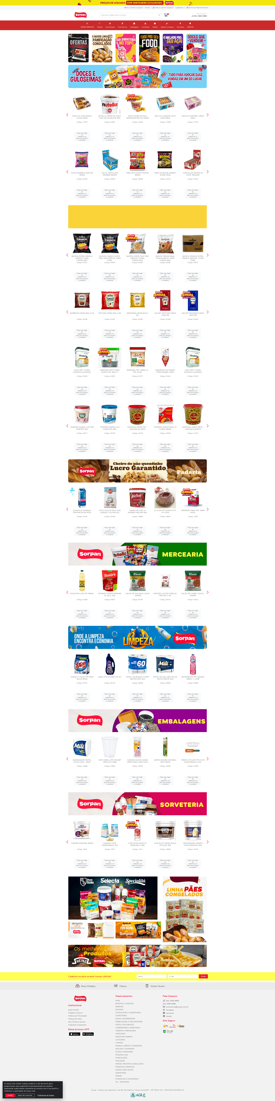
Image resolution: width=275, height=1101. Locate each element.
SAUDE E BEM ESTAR (124, 1070)
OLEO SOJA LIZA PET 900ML (82, 593)
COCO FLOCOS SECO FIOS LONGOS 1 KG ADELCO (110, 511)
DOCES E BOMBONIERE (125, 1019)
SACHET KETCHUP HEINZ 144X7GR (165, 314)
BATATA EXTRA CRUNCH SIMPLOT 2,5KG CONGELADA (82, 258)
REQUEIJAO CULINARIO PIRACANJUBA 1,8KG (165, 371)
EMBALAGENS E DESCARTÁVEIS (129, 1022)
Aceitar (10, 1095)
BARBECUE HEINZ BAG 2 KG (82, 313)
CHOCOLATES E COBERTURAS (128, 1013)
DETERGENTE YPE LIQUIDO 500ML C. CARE (193, 678)
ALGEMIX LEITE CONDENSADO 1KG (110, 844)
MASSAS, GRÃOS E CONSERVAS (128, 1046)
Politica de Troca (75, 1019)
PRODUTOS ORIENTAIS (124, 1067)
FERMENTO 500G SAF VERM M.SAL (193, 511)
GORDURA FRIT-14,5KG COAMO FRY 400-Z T (110, 371)
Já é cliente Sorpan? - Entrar (138, 7)
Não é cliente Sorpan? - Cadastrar (169, 7)
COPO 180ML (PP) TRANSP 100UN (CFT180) (110, 761)
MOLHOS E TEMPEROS (124, 1049)
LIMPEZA (119, 1043)
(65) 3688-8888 (169, 1004)
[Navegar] (67, 115)
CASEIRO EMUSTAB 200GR (82, 843)
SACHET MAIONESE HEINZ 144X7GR (193, 314)
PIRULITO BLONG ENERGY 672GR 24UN (165, 174)
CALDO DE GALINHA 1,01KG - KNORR (137, 594)
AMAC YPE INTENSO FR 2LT (109, 677)
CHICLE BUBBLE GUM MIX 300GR (82, 174)
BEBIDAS (119, 1007)
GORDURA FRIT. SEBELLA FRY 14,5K (137, 371)
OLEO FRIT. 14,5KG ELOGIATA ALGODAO (82, 371)
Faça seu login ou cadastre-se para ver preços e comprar (82, 136)
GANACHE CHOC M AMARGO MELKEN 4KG (137, 511)
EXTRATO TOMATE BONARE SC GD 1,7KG (109, 594)
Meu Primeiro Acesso (76, 1022)
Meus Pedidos (88, 986)
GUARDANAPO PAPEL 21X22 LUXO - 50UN (82, 761)
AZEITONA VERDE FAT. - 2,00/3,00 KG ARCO (137, 428)
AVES (117, 1001)
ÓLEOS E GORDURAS (124, 1052)
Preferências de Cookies (46, 1095)
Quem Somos (73, 1010)
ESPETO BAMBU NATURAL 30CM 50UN (165, 761)
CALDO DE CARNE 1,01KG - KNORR (193, 594)
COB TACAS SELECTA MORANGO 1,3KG (137, 844)
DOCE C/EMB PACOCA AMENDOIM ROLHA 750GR (137, 117)
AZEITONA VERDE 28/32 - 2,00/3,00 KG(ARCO (193, 428)
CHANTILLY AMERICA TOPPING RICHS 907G (82, 511)
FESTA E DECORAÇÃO (124, 1025)
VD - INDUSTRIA (122, 1082)
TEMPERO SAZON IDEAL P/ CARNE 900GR (165, 428)
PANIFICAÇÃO (121, 1058)
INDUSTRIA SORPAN (123, 1037)
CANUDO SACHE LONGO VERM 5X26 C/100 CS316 (137, 761)
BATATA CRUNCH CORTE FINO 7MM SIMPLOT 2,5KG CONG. (110, 258)
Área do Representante (198, 7)
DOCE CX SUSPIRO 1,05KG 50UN (193, 117)
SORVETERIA (120, 1073)
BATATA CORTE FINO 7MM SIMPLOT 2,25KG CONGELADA (137, 258)
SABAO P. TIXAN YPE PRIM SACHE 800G (82, 678)
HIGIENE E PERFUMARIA (125, 1031)
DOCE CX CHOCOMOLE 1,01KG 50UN (82, 117)
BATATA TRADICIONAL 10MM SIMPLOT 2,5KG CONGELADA (165, 258)
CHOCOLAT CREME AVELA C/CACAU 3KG (165, 844)
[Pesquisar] (159, 15)
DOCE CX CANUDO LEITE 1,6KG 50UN (165, 117)
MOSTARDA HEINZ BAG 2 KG (137, 314)
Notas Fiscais (157, 986)
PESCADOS (120, 1061)
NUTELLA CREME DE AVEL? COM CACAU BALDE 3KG (109, 117)
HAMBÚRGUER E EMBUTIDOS (127, 1028)
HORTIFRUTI (120, 1034)
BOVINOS (119, 1010)
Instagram (169, 1010)
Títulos (123, 986)
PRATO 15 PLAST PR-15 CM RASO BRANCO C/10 (193, 761)
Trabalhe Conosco (75, 1013)
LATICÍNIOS (120, 1040)
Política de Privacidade (77, 1016)
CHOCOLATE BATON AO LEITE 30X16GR (193, 174)
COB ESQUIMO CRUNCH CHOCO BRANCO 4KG (193, 844)
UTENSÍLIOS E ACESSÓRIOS (126, 1079)
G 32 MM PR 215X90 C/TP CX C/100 (165, 511)
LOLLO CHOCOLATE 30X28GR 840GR (110, 174)
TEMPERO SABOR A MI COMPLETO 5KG (109, 428)
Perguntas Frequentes (77, 1025)
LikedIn (168, 1016)
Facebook (169, 1013)
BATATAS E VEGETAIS (124, 1004)
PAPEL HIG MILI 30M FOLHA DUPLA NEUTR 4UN (165, 678)
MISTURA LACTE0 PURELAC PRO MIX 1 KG (165, 594)
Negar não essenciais (25, 1095)
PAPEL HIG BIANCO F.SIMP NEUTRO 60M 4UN (137, 678)
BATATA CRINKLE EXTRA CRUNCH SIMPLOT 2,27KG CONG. (193, 258)
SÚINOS (118, 1076)
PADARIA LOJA (121, 1055)
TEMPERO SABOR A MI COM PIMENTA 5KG (82, 428)
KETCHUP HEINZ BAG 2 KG (110, 313)
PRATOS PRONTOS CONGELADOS (129, 1064)
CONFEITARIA (121, 1016)
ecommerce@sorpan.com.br (176, 1007)
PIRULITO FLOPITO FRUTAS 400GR (137, 174)
